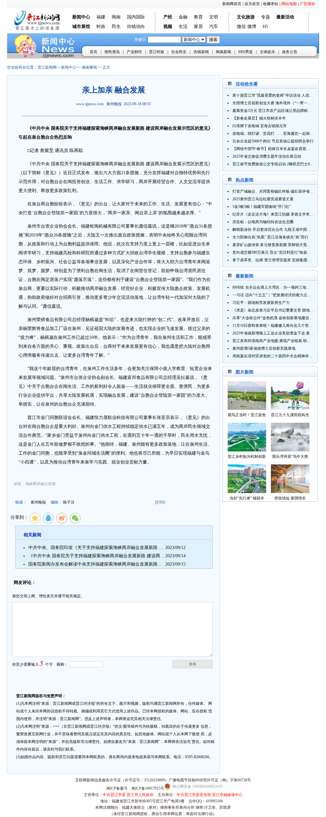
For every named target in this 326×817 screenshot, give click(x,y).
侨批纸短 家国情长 (290, 498)
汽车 (213, 26)
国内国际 (136, 17)
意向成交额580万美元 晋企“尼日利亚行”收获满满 (273, 252)
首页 (93, 52)
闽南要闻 (89, 67)
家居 (198, 26)
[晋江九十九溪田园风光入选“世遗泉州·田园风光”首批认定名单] (290, 408)
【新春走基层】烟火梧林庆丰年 (259, 118)
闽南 (116, 17)
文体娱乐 (267, 52)
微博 (251, 26)
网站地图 (289, 4)
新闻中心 (68, 67)
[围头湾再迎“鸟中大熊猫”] (290, 449)
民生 (116, 26)
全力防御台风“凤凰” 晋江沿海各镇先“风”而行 (270, 237)
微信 (241, 26)
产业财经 (134, 52)
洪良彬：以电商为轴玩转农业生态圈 (263, 222)
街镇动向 (136, 26)
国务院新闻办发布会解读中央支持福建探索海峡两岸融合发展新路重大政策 (101, 564)
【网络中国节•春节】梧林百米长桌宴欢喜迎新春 (273, 149)
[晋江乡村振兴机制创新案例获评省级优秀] (247, 449)
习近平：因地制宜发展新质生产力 (261, 302)
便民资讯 (112, 52)
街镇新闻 (201, 52)
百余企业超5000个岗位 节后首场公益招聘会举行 (273, 141)
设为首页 (252, 4)
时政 (100, 26)
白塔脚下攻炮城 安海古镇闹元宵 (259, 126)
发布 (192, 664)
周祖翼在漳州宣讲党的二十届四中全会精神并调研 (274, 356)
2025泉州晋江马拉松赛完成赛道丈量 (263, 199)
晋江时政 (156, 52)
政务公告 (289, 52)
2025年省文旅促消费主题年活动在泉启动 (266, 156)
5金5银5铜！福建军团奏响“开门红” (261, 206)
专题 (265, 17)
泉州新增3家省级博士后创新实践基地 (263, 348)
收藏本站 (270, 4)
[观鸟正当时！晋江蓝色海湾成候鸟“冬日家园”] (247, 408)
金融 (183, 17)
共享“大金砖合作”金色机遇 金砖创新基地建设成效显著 (278, 318)
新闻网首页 (231, 4)
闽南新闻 (223, 52)
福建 (100, 17)
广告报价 (307, 4)
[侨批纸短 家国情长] (290, 491)
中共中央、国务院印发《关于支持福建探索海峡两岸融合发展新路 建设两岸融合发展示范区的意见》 (127, 547)
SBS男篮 (245, 52)
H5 (265, 26)
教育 (198, 17)
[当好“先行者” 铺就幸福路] (247, 491)
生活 (183, 26)
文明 (213, 17)
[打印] (160, 502)
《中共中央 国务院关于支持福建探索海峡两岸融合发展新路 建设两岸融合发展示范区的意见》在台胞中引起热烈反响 (143, 555)
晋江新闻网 (47, 67)
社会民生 (179, 52)
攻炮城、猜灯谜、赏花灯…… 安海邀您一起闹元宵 (274, 133)
